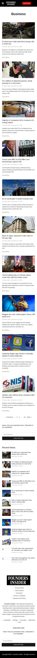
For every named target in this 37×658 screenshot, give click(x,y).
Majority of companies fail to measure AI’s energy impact (21, 472)
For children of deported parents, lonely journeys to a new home (22, 463)
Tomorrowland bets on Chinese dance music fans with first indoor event (22, 511)
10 (25, 417)
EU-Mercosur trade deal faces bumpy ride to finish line (21, 453)
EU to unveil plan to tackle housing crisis (17, 199)
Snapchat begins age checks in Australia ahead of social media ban (23, 530)
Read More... (6, 57)
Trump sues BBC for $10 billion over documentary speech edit (23, 482)
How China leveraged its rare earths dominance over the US (23, 559)
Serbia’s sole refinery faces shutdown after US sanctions (21, 539)
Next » (29, 417)
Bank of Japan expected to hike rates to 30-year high (22, 501)
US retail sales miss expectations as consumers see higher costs (22, 549)
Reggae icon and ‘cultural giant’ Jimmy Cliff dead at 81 (22, 520)
